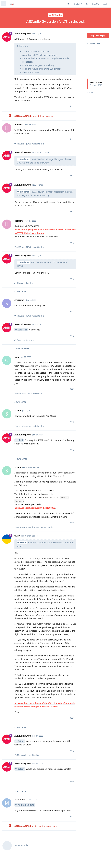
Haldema (24, 159)
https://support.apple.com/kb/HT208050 (34, 507)
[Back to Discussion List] (3, 3)
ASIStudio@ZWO (26, 805)
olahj (20, 440)
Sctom (23, 542)
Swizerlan (22, 329)
